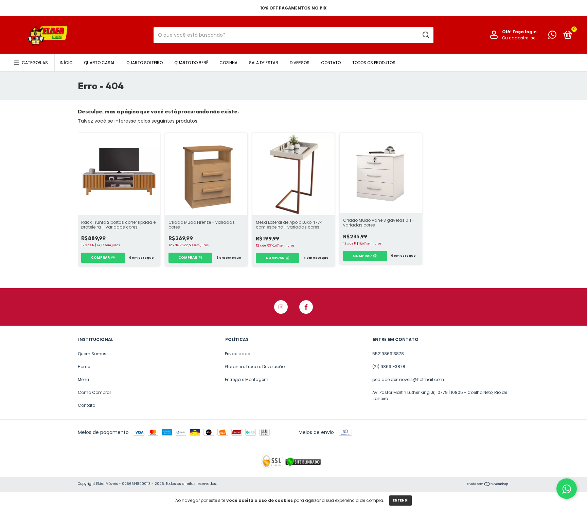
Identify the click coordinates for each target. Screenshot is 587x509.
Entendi (400, 500)
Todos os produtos (373, 63)
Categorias (35, 63)
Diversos (299, 63)
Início (66, 63)
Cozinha (228, 63)
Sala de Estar (263, 63)
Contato (331, 63)
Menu (83, 379)
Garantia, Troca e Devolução (255, 366)
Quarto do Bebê (191, 63)
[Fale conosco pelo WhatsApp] (552, 36)
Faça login (525, 32)
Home (84, 366)
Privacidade (237, 354)
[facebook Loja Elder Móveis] (306, 307)
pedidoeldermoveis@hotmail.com (408, 379)
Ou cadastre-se (518, 38)
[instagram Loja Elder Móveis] (281, 307)
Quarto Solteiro (144, 63)
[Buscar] (425, 35)
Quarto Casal (99, 63)
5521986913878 (388, 354)
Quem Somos (92, 354)
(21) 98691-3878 (388, 366)
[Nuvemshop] (488, 484)
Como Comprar (94, 392)
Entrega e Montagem (246, 379)
